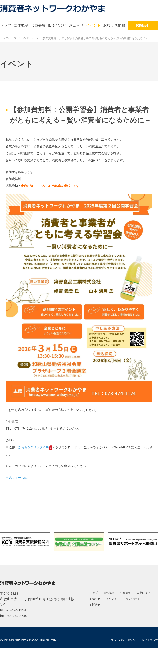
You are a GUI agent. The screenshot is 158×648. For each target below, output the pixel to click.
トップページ (8, 38)
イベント (28, 38)
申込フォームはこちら (21, 477)
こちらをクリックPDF (33, 447)
